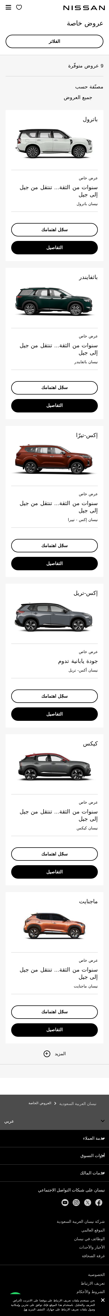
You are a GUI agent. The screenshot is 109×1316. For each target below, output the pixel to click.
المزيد (60, 1053)
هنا (25, 1309)
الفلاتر (54, 41)
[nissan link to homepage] (84, 8)
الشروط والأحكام (91, 1291)
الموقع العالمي (93, 1230)
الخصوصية (96, 1274)
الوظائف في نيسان (89, 1239)
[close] (103, 1300)
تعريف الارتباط (93, 1283)
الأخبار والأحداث (92, 1247)
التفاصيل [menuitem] (54, 247)
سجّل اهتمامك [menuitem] (54, 229)
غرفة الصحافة (93, 1256)
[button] (8, 7)
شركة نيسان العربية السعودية (81, 1221)
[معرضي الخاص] (19, 7)
